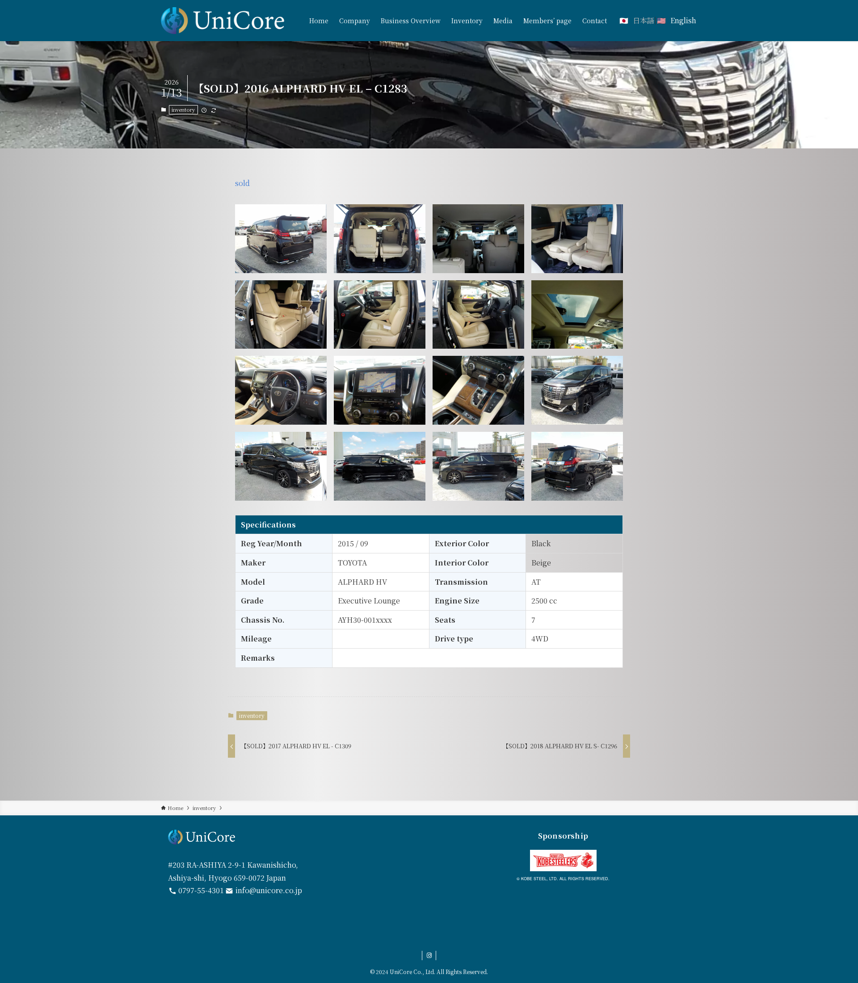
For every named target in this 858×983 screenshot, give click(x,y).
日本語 (643, 20)
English (683, 20)
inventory (183, 109)
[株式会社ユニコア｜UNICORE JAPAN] (222, 20)
